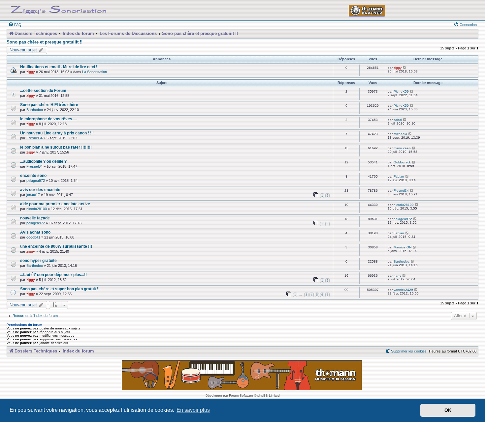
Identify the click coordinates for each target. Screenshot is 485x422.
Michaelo (400, 134)
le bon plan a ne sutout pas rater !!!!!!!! (56, 147)
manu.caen (402, 148)
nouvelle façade (35, 218)
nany (397, 275)
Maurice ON (402, 247)
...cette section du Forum (43, 90)
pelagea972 (35, 181)
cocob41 (33, 237)
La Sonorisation (94, 72)
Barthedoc (34, 110)
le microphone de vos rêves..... (48, 119)
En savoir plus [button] (193, 410)
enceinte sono (33, 175)
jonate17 (33, 195)
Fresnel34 (34, 138)
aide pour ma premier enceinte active (55, 204)
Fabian (399, 176)
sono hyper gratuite (38, 260)
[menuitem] (14, 25)
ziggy (30, 72)
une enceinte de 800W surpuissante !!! (56, 246)
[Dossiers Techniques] (59, 8)
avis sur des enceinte (40, 189)
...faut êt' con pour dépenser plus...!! (53, 274)
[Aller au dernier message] (405, 68)
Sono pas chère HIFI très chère (49, 104)
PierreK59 (401, 91)
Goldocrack (402, 162)
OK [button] (447, 410)
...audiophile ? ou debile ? (43, 161)
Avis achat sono (35, 232)
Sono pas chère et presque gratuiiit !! (44, 42)
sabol (398, 120)
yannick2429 (403, 290)
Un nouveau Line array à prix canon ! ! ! (57, 133)
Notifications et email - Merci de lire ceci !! (59, 67)
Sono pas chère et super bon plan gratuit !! (60, 289)
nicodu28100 (36, 209)
